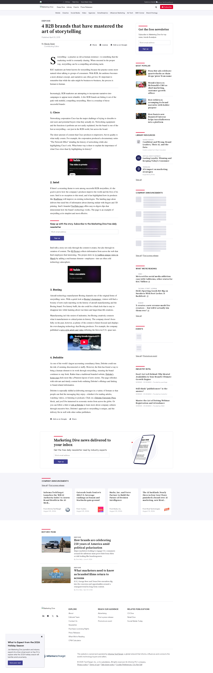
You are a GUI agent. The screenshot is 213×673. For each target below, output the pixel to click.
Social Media (75, 13)
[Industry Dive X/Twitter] (52, 616)
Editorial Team (74, 617)
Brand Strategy (152, 13)
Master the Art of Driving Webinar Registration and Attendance (153, 401)
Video (84, 13)
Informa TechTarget (115, 654)
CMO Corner (139, 13)
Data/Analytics (102, 13)
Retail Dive (75, 2)
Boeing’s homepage (92, 299)
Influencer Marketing (117, 13)
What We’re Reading (77, 636)
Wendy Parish (49, 44)
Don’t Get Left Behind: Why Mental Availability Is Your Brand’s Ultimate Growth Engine (153, 377)
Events (76, 7)
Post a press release (150, 255)
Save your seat (15, 663)
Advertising (102, 613)
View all (139, 180)
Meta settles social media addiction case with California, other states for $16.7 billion (154, 279)
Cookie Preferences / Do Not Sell (129, 664)
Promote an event (150, 356)
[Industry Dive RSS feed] (57, 616)
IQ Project (75, 251)
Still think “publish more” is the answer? (151, 390)
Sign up (57, 238)
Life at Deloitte (77, 404)
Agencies (92, 13)
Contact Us (73, 621)
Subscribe (168, 7)
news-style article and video (72, 329)
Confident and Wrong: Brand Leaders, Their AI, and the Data (157, 144)
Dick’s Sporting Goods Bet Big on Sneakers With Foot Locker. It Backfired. (152, 293)
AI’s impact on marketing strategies (155, 170)
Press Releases (86, 7)
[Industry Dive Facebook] (48, 616)
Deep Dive (61, 7)
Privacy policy (82, 664)
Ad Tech (130, 13)
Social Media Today (86, 2)
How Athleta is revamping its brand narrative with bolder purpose (159, 104)
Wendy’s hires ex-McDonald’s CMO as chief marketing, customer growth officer (157, 87)
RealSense (58, 199)
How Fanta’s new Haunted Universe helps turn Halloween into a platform (159, 118)
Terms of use (94, 664)
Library (69, 7)
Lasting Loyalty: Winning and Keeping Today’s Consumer (157, 159)
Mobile (57, 13)
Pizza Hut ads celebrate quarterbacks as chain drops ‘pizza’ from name (160, 73)
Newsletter (73, 625)
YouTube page (77, 206)
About (71, 613)
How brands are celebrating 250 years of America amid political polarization (92, 544)
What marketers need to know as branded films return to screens (94, 574)
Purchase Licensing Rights (79, 629)
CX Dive (67, 2)
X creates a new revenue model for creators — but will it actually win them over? (153, 308)
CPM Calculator (75, 640)
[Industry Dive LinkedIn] (43, 616)
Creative (65, 13)
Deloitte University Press (105, 397)
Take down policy (108, 664)
